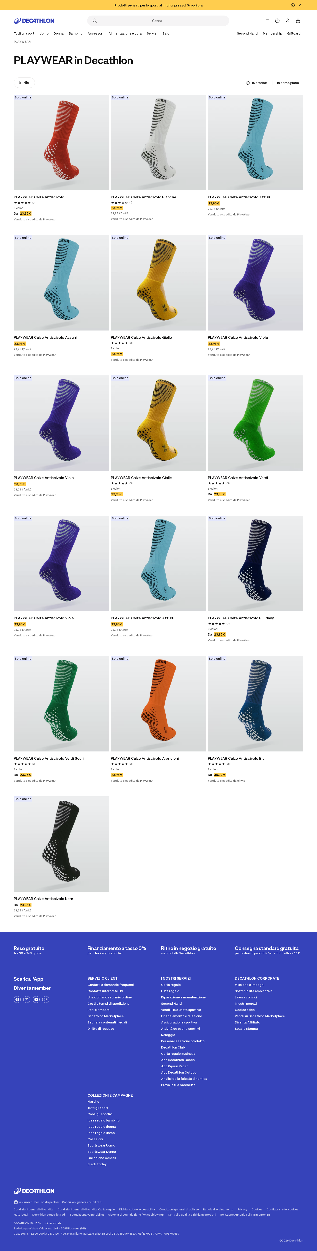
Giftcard (294, 33)
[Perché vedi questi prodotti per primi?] (248, 83)
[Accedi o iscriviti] (287, 21)
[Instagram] (45, 999)
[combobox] (290, 83)
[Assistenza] (277, 21)
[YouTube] (36, 999)
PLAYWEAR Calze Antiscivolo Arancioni (145, 758)
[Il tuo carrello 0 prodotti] (298, 21)
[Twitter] (26, 999)
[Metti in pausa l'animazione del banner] (292, 5)
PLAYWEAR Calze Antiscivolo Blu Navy (241, 618)
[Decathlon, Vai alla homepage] (34, 21)
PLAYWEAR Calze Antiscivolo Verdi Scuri (49, 758)
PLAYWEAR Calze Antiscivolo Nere (43, 899)
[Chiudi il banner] (299, 5)
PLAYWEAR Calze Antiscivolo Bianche (143, 197)
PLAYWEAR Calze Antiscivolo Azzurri (239, 197)
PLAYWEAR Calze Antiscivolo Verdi (238, 478)
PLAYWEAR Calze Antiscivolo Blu (236, 758)
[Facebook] (17, 999)
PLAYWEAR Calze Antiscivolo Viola (238, 337)
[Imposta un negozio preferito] (267, 21)
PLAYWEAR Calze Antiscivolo (39, 197)
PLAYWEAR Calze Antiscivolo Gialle (141, 337)
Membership (272, 33)
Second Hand (247, 33)
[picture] (61, 142)
